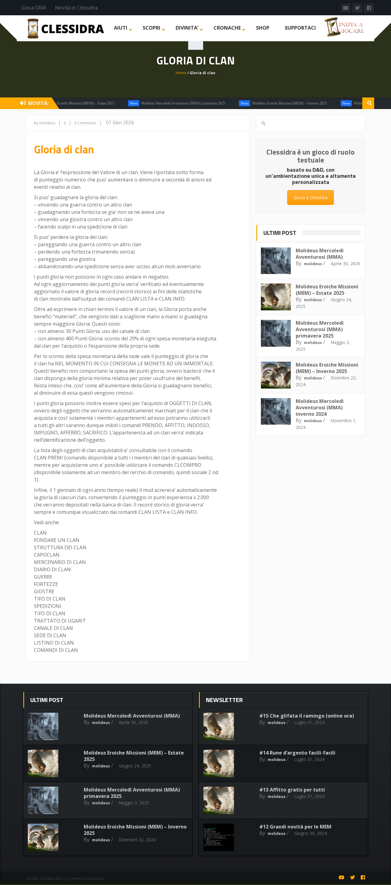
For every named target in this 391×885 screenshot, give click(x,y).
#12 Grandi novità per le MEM (295, 826)
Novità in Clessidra (76, 7)
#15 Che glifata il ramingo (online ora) (306, 715)
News (119, 103)
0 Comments (85, 123)
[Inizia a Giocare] (344, 26)
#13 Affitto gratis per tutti (292, 789)
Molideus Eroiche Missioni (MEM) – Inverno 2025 (275, 103)
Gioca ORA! (33, 7)
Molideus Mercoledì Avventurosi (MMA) (320, 253)
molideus (313, 263)
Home (181, 72)
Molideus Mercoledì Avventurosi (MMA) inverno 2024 (320, 407)
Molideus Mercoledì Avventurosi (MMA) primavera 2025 (169, 103)
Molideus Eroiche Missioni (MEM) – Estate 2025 (64, 103)
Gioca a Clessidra (310, 197)
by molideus (44, 123)
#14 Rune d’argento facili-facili (297, 752)
